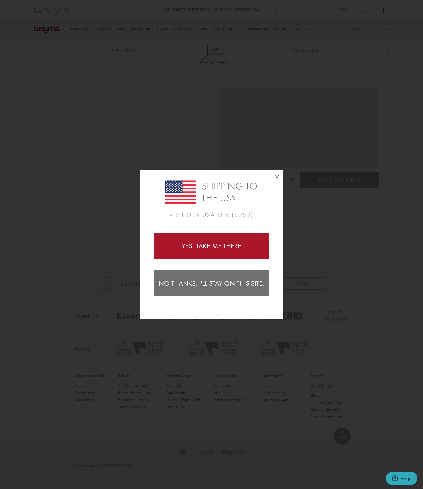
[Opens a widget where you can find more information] (401, 479)
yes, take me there (211, 245)
